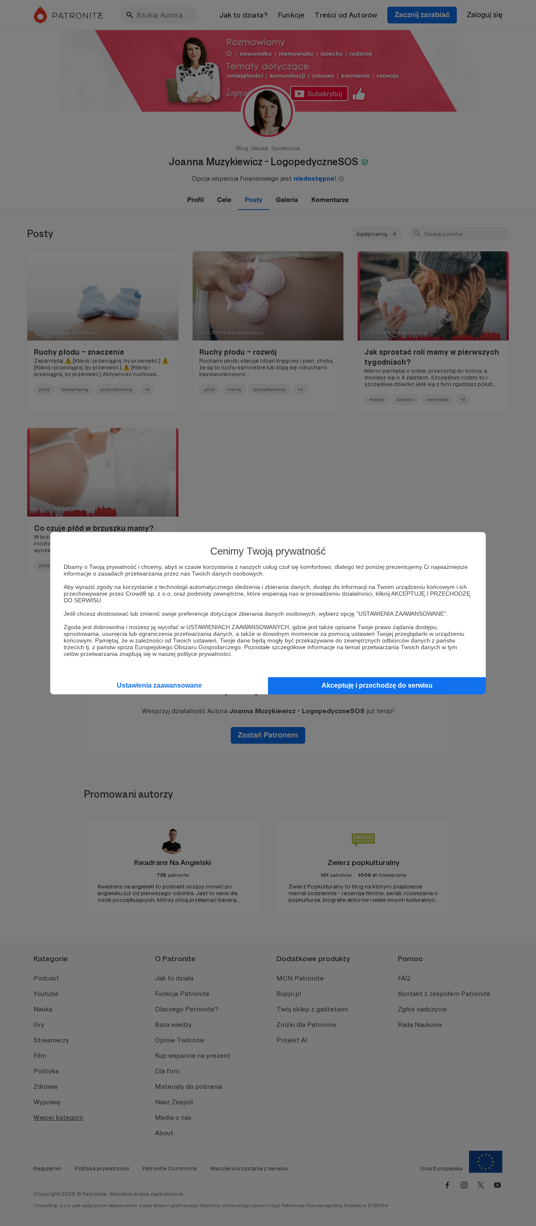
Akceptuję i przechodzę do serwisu (377, 685)
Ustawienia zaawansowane (159, 685)
